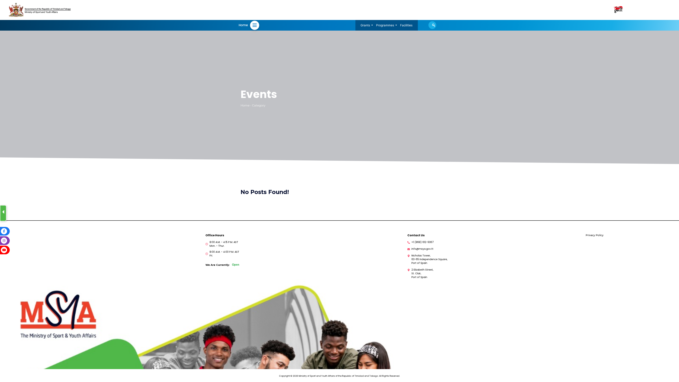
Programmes (385, 25)
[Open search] (432, 25)
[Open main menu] (254, 25)
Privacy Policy (594, 235)
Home (243, 25)
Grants (365, 25)
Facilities (406, 25)
